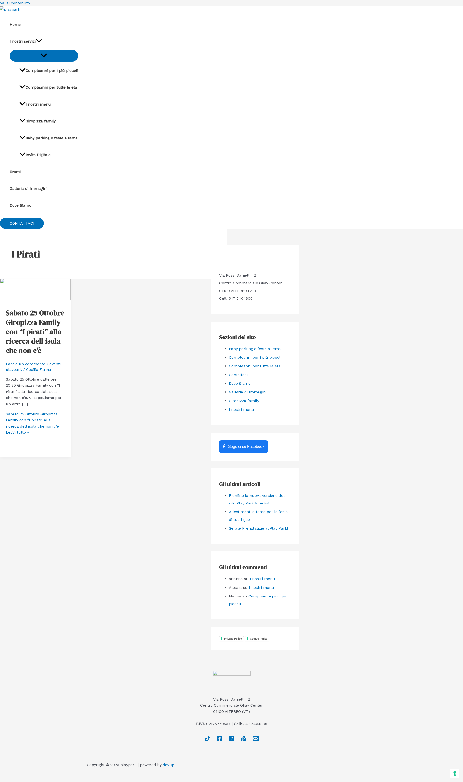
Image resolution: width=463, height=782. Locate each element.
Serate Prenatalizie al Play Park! (258, 528)
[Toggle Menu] (44, 56)
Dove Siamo (20, 205)
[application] (39, 41)
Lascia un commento (25, 364)
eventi (55, 364)
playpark (14, 369)
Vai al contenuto (15, 3)
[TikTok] (207, 740)
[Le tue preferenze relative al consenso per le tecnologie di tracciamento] (454, 773)
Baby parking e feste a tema (52, 138)
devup (168, 764)
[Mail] (256, 740)
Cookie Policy (258, 638)
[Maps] (243, 740)
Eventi (15, 171)
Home (15, 24)
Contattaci (238, 374)
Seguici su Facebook (245, 446)
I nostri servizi (23, 41)
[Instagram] (231, 740)
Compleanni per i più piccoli (52, 70)
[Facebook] (219, 740)
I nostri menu (38, 104)
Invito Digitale (38, 154)
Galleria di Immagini (28, 188)
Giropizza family (41, 121)
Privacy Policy (233, 638)
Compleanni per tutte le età (51, 87)
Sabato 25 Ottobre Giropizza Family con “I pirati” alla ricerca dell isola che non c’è (35, 331)
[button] (22, 223)
